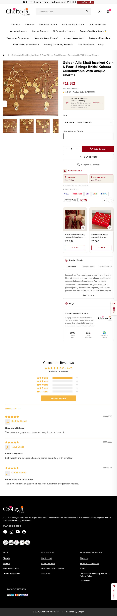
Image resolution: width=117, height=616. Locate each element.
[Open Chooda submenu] (20, 24)
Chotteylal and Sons (50, 611)
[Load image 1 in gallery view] (10, 126)
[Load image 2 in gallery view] (26, 126)
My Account (46, 558)
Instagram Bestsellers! (100, 38)
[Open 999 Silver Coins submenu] (57, 24)
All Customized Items (63, 31)
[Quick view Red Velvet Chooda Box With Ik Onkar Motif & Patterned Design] (109, 227)
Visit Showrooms (86, 44)
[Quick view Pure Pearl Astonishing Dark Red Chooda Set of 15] (83, 227)
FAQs (82, 568)
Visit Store (46, 573)
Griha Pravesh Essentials (25, 44)
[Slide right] (6, 135)
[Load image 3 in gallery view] (43, 126)
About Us (84, 558)
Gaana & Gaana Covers (46, 38)
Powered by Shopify (75, 611)
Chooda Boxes (39, 31)
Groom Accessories (11, 573)
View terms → (97, 103)
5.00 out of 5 (66, 368)
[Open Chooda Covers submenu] (27, 31)
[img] (12, 416)
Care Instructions (105, 266)
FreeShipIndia (85, 2)
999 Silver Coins (47, 24)
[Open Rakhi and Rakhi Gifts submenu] (84, 24)
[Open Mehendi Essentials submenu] (84, 38)
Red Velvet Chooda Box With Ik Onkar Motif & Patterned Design (99, 238)
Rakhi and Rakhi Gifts (72, 24)
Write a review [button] (58, 398)
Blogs (101, 44)
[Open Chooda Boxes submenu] (47, 31)
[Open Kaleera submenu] (34, 24)
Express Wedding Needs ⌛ (93, 31)
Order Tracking (48, 563)
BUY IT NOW (90, 156)
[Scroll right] (111, 200)
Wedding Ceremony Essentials (58, 44)
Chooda (15, 24)
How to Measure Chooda (52, 568)
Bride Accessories (11, 568)
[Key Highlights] (5, 104)
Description (71, 266)
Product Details (88, 266)
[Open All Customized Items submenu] (74, 31)
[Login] (99, 11)
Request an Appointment (18, 38)
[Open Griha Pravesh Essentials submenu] (38, 44)
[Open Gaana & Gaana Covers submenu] (58, 38)
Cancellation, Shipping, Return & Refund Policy (94, 574)
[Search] (87, 11)
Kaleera (29, 24)
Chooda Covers (17, 31)
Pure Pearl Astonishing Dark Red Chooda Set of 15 (75, 237)
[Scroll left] (104, 200)
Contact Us (85, 580)
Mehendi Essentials (73, 38)
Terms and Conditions (89, 563)
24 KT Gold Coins (97, 24)
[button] (43, 378)
